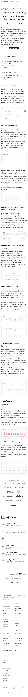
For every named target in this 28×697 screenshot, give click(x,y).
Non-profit (5, 660)
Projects (17, 615)
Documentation (18, 640)
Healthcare (5, 657)
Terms (16, 653)
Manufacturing (18, 610)
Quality (16, 620)
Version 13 (5, 629)
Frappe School (6, 606)
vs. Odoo (5, 678)
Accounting (17, 606)
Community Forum (19, 638)
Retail (4, 662)
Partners (17, 648)
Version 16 (5, 621)
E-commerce (6, 653)
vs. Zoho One (6, 673)
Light (14, 692)
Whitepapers (18, 643)
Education (5, 655)
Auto (21, 692)
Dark (18, 692)
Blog (16, 650)
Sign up (5, 615)
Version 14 (5, 626)
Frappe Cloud (6, 608)
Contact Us (17, 645)
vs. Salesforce (6, 670)
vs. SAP (5, 680)
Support (5, 613)
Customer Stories (19, 636)
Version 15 (5, 624)
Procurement (18, 608)
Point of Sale (18, 613)
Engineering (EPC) (7, 650)
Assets (16, 618)
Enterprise (5, 610)
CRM (16, 627)
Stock (16, 630)
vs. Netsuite (6, 675)
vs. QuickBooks (6, 668)
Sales (16, 625)
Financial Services (7, 648)
